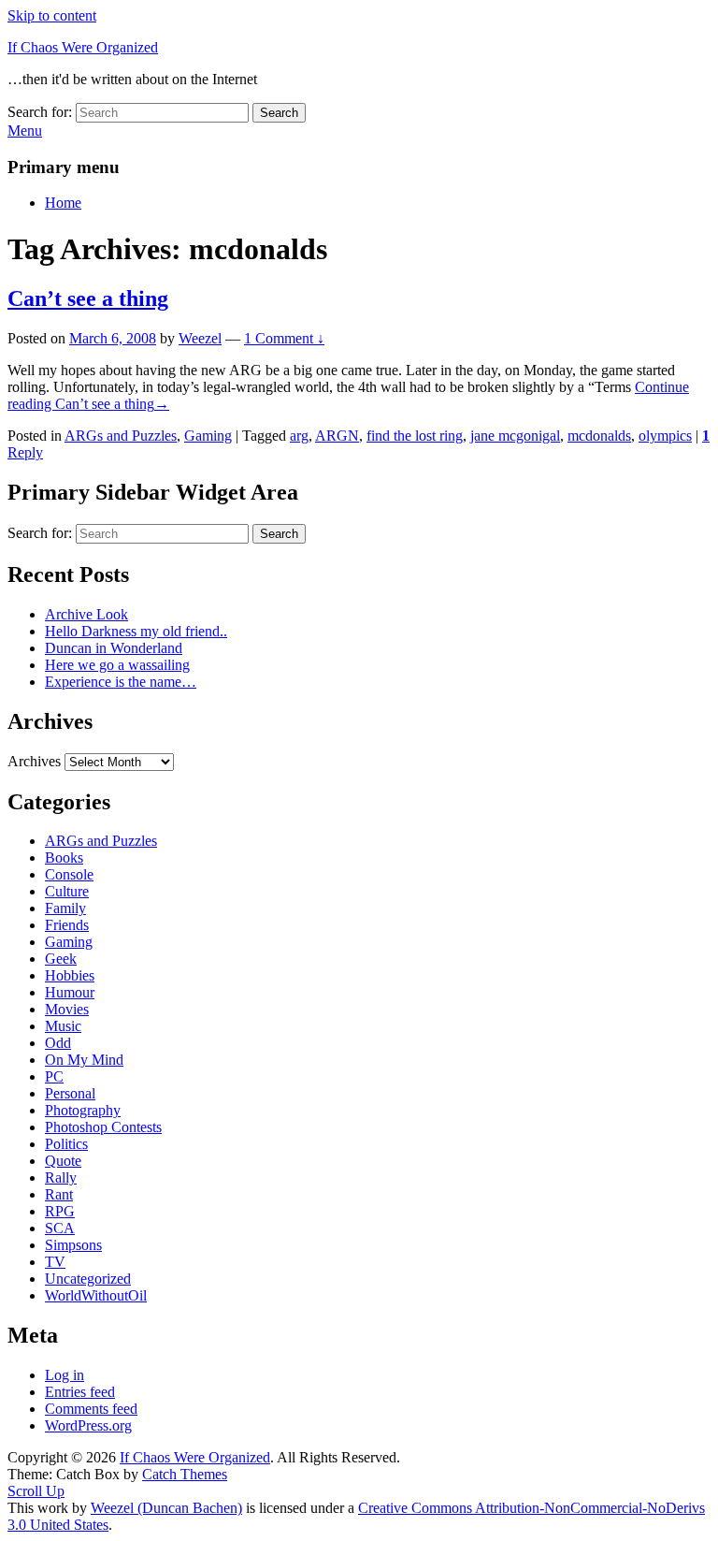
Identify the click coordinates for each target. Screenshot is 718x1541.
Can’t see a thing (87, 298)
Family (65, 908)
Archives (34, 761)
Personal (70, 1093)
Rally (61, 1177)
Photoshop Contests (103, 1127)
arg (299, 435)
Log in (64, 1375)
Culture (67, 891)
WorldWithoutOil (96, 1295)
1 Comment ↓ (284, 338)
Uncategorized (88, 1279)
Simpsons (73, 1245)
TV (55, 1262)
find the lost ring (414, 435)
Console (69, 874)
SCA (60, 1228)
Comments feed (91, 1409)
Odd (58, 1043)
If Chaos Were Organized (82, 47)
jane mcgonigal (515, 435)
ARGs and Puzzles (121, 435)
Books (64, 857)
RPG (60, 1211)
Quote (63, 1161)
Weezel (200, 338)
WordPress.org (88, 1425)
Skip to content (51, 15)
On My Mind (84, 1060)
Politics (66, 1144)
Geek (61, 959)
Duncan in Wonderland (113, 648)
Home (63, 203)
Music (63, 1026)
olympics (665, 435)
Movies (67, 1009)
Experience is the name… (120, 682)
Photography (83, 1110)
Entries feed (80, 1392)
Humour (69, 992)
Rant (59, 1194)
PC (54, 1076)
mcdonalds (599, 435)
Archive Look (86, 614)
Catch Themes (184, 1474)
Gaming (208, 435)
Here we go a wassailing (117, 665)
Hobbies (69, 975)
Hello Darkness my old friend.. (136, 631)
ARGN (337, 435)
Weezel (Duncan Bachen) (166, 1508)
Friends (67, 925)
